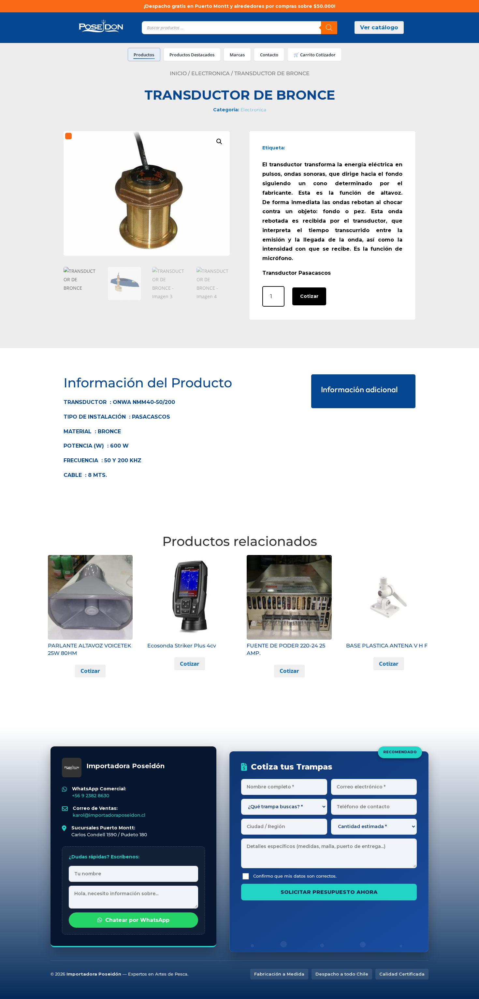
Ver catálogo (379, 27)
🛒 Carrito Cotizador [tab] (315, 55)
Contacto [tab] (269, 55)
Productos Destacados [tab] (191, 55)
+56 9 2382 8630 (90, 795)
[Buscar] (329, 27)
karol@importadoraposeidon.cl (109, 815)
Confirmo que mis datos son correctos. (295, 876)
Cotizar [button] (90, 670)
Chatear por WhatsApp (137, 920)
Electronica (210, 73)
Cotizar (309, 296)
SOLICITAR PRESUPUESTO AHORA (329, 892)
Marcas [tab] (237, 55)
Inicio (178, 73)
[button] (219, 141)
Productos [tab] (144, 55)
